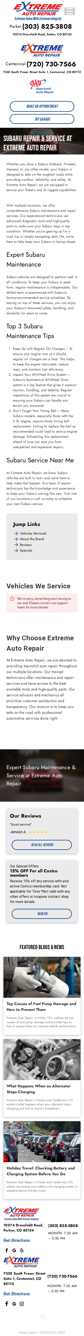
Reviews (25, 544)
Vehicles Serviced (33, 533)
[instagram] (22, 1304)
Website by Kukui (52, 1332)
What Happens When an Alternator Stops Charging (39, 1089)
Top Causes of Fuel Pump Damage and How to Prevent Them (41, 1006)
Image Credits (28, 1332)
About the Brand (32, 538)
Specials (26, 550)
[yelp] (22, 1251)
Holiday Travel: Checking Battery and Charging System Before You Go (41, 1171)
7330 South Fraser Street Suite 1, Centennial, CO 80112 (42, 72)
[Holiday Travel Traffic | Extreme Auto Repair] (42, 1141)
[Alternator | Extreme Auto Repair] (42, 1059)
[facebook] (6, 1251)
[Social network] (6, 1304)
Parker (15, 26)
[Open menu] (69, 11)
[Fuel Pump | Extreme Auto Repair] (42, 977)
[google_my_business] (14, 1251)
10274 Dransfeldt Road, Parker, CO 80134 (42, 34)
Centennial (16, 64)
